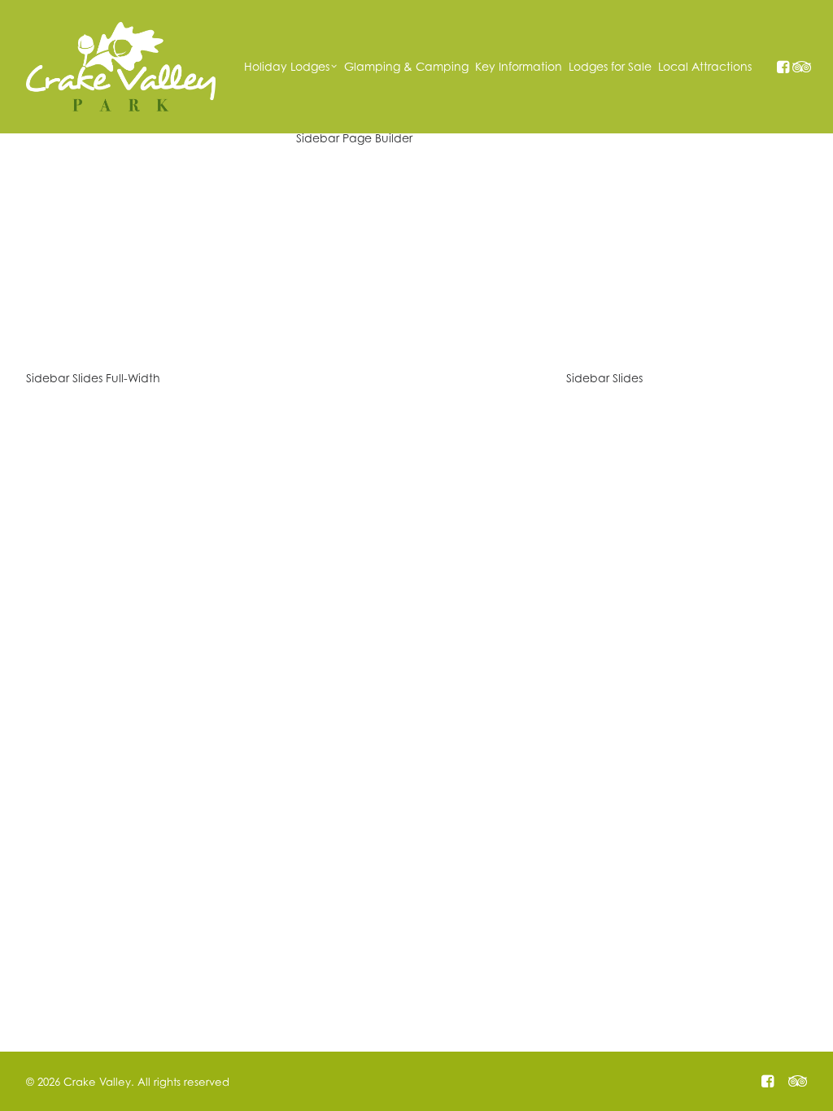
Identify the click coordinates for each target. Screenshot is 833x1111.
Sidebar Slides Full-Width (93, 378)
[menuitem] (290, 66)
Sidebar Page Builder (354, 138)
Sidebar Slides (604, 378)
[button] (782, 66)
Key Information (518, 66)
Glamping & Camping (406, 66)
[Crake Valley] (121, 66)
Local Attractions (705, 66)
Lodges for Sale (610, 66)
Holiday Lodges (286, 66)
